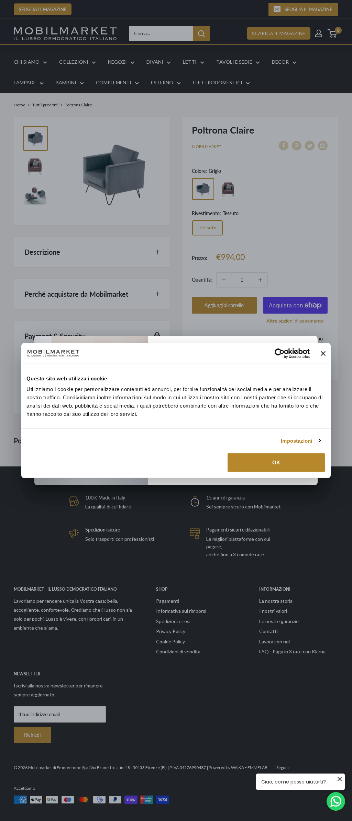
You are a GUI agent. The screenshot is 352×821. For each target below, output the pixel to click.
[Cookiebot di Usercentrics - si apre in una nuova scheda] (280, 353)
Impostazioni (296, 440)
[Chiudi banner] (323, 353)
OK (276, 462)
